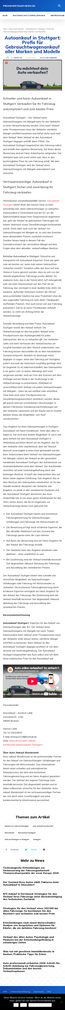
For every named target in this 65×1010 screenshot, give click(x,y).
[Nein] (61, 1001)
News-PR (18, 58)
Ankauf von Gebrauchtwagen (17, 826)
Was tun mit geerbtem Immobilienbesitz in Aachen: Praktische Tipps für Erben (28, 953)
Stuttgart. (37, 839)
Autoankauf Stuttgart (27, 833)
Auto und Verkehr (16, 29)
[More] (44, 850)
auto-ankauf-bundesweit (43, 826)
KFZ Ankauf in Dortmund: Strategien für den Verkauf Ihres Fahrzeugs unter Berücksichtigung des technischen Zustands (32, 896)
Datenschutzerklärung (40, 1005)
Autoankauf (9, 833)
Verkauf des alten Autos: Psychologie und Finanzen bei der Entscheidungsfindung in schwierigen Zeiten (28, 939)
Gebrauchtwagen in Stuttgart (17, 839)
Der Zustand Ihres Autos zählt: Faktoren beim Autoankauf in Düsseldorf (31, 883)
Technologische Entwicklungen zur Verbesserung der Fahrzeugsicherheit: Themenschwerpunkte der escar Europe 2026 (31, 870)
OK (16, 1005)
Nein (23, 1005)
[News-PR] (8, 58)
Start (5, 29)
